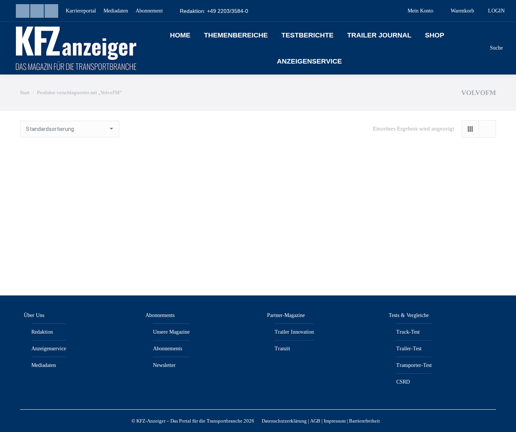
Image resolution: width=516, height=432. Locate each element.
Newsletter (164, 365)
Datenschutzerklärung (284, 421)
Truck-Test (408, 332)
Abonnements (160, 315)
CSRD (403, 382)
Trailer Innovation (294, 332)
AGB (315, 421)
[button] (112, 241)
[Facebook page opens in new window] (37, 11)
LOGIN (496, 11)
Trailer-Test (409, 348)
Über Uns (34, 315)
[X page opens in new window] (51, 11)
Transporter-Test (414, 365)
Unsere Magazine (171, 332)
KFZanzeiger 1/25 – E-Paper (71, 261)
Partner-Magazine (286, 315)
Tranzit (282, 348)
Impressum (335, 421)
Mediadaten (43, 365)
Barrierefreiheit (364, 421)
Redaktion (42, 332)
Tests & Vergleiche (409, 315)
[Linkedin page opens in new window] (22, 11)
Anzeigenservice (48, 348)
